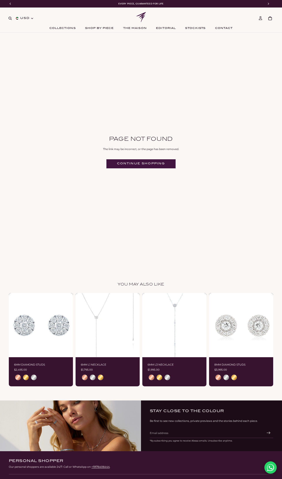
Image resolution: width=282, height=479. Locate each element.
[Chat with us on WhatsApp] (270, 467)
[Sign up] (268, 433)
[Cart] (270, 18)
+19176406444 (100, 466)
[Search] (10, 18)
